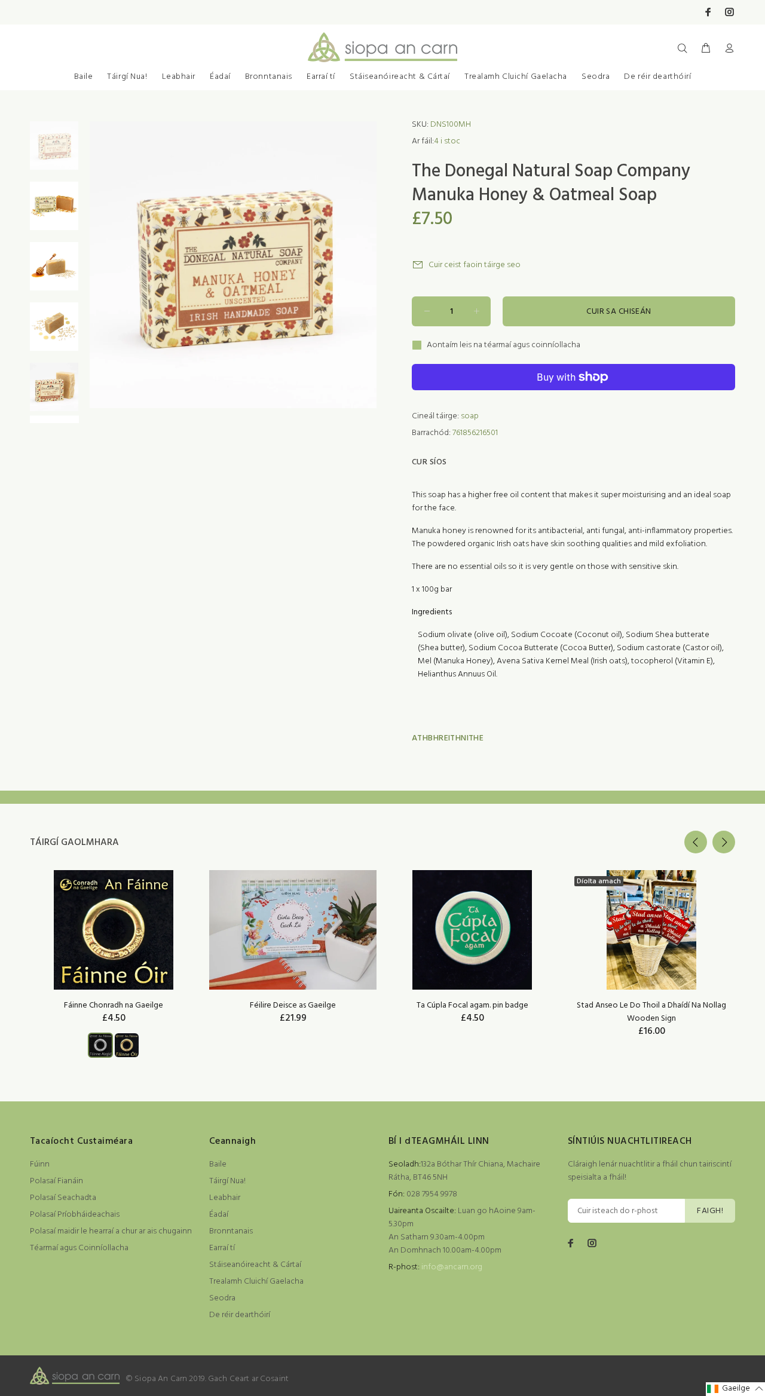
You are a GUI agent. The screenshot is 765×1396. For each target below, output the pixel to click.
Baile (83, 77)
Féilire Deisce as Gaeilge (293, 1005)
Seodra (596, 77)
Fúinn (40, 1164)
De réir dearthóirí (657, 77)
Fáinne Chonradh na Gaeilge (113, 1005)
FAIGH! (710, 1211)
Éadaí (220, 77)
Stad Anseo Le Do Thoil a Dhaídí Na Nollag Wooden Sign (651, 1012)
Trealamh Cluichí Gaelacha (515, 77)
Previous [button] (695, 842)
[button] (735, 1389)
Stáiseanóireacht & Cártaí (400, 77)
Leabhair (178, 77)
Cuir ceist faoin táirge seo (475, 265)
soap (470, 416)
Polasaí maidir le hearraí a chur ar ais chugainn (111, 1231)
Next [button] (723, 842)
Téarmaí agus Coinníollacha (79, 1248)
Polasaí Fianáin (56, 1181)
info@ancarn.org (451, 1267)
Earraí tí (321, 77)
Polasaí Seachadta (63, 1198)
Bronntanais (268, 77)
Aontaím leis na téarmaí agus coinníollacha (503, 345)
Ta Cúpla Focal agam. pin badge (472, 1005)
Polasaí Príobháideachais (75, 1215)
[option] (54, 151)
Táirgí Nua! (127, 77)
